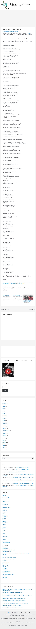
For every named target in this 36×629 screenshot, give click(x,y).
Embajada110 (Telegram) (6, 551)
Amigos (3, 406)
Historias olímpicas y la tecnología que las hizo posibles (12, 607)
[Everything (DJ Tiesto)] (18, 298)
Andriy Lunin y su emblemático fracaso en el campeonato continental (15, 603)
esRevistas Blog (5, 556)
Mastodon (4, 521)
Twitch (3, 533)
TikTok (3, 528)
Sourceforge (4, 536)
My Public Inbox (5, 522)
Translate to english (6, 542)
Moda (3, 438)
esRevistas (4, 554)
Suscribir (5, 390)
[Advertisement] (18, 16)
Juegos (4, 426)
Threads (4, 527)
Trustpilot (4, 530)
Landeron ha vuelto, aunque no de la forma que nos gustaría (22, 477)
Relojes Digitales (5, 566)
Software (5, 433)
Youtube (4, 539)
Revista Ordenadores (6, 571)
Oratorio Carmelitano (6, 572)
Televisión (4, 447)
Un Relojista (4, 575)
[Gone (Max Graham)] (8, 298)
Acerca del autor (5, 501)
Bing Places (4, 510)
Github (3, 513)
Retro (4, 431)
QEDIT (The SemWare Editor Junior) (22, 467)
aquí (29, 33)
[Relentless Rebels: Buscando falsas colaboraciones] (28, 297)
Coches (3, 413)
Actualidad (4, 403)
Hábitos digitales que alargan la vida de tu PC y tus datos (13, 601)
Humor (3, 420)
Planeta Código (5, 565)
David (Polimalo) (5, 548)
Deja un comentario (15, 31)
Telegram (4, 525)
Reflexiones (4, 443)
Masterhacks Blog (5, 562)
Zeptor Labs (4, 578)
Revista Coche (5, 569)
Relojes (3, 445)
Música (11, 31)
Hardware (5, 423)
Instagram (4, 518)
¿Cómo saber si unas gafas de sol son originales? (11, 605)
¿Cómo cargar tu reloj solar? (21, 471)
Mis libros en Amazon (6, 507)
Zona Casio (4, 577)
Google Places (5, 516)
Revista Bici (4, 568)
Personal (4, 442)
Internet (4, 425)
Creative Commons (8, 612)
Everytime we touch (6, 283)
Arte (3, 408)
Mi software (4, 506)
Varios (3, 449)
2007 (10, 33)
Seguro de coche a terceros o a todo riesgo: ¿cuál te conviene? (14, 598)
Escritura (4, 415)
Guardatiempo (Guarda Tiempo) (8, 559)
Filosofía (4, 416)
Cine (3, 411)
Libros (3, 437)
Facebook (4, 512)
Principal (4, 495)
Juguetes (4, 435)
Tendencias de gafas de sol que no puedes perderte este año (13, 600)
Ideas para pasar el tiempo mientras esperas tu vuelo (12, 592)
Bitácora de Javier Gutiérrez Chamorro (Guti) (20, 5)
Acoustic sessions (8, 42)
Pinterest (4, 524)
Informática (4, 422)
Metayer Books (5, 563)
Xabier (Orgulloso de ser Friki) (8, 574)
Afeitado (4, 404)
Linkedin (4, 519)
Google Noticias (5, 515)
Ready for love (13, 283)
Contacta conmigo (5, 497)
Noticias (4, 428)
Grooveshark (30, 282)
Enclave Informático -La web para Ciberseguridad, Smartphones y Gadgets (16, 553)
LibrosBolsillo (4, 560)
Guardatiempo (5, 504)
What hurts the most (20, 283)
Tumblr (3, 531)
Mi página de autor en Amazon (8, 509)
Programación (5, 430)
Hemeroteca (4, 541)
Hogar (3, 418)
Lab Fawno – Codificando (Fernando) (9, 557)
